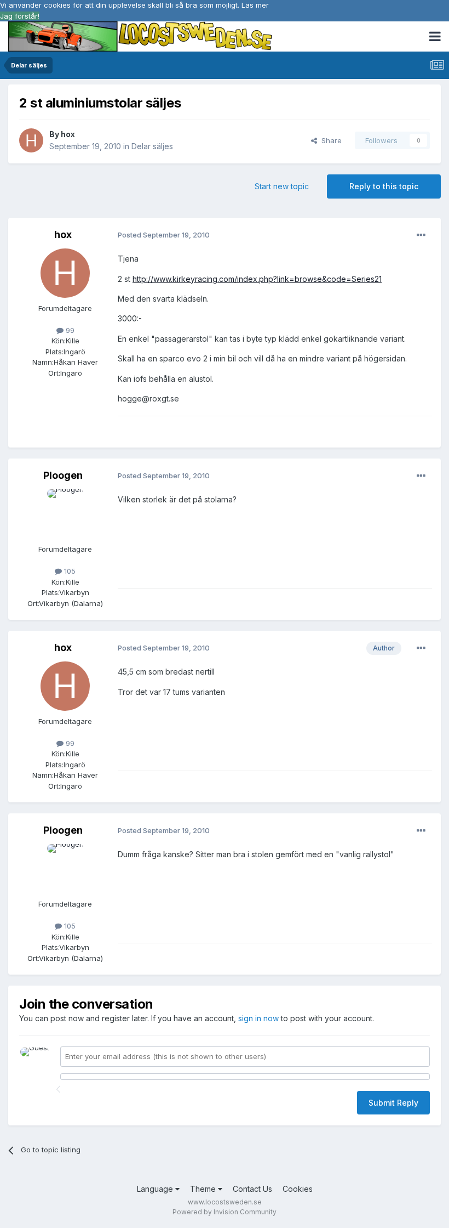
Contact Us (252, 1188)
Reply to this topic (383, 186)
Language (156, 1188)
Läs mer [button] (255, 5)
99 (69, 330)
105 (69, 571)
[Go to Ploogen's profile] (65, 514)
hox (68, 134)
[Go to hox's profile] (31, 140)
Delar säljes (152, 146)
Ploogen (63, 475)
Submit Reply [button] (393, 1102)
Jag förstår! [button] (19, 16)
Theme (204, 1188)
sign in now (258, 1018)
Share (329, 140)
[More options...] (421, 235)
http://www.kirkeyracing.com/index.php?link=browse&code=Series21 (257, 279)
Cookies (298, 1188)
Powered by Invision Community (224, 1212)
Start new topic (282, 186)
